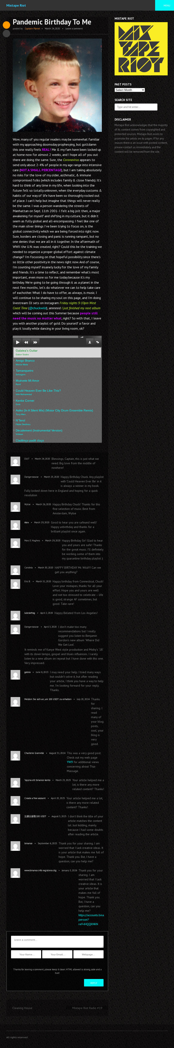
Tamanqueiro (24, 372)
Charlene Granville (34, 753)
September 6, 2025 (47, 843)
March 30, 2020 (45, 567)
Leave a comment (74, 28)
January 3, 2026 (69, 870)
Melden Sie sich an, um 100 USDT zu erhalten (48, 699)
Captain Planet (32, 28)
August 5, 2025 (59, 816)
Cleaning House (22, 1008)
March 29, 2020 (41, 522)
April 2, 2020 (46, 612)
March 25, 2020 (51, 476)
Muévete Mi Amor (27, 382)
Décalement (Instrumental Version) (39, 432)
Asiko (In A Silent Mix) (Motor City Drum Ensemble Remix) (54, 412)
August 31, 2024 (57, 753)
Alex (26, 522)
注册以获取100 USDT (35, 816)
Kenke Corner (25, 402)
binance (28, 843)
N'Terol (23, 422)
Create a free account (35, 798)
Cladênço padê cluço (30, 442)
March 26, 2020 (43, 504)
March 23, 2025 (63, 780)
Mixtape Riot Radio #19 (87, 1008)
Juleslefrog (29, 612)
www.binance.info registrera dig (40, 870)
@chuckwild (37, 308)
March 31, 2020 (43, 581)
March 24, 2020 (52, 28)
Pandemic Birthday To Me (52, 21)
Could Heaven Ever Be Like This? (38, 392)
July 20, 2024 (83, 699)
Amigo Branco (25, 362)
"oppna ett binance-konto (37, 780)
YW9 (70, 762)
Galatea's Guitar (27, 352)
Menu (167, 5)
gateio (27, 672)
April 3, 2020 (50, 626)
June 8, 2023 (42, 672)
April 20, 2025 (58, 798)
